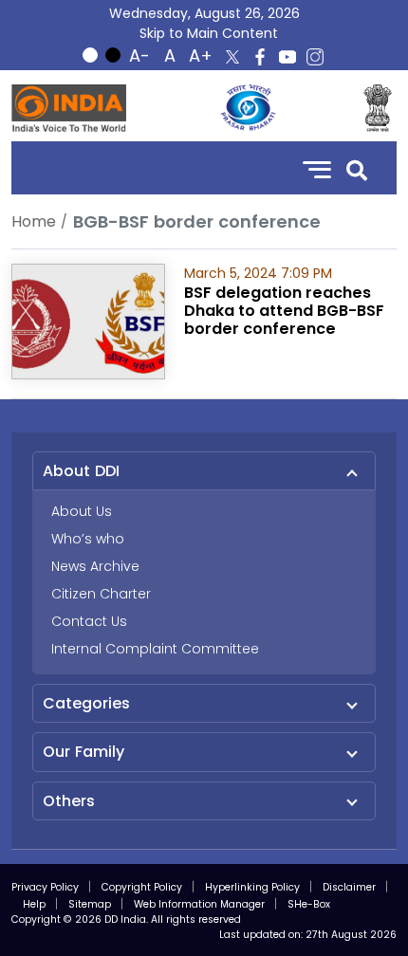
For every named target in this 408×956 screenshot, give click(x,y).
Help (34, 904)
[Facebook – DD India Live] (260, 57)
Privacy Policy (45, 887)
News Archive (95, 566)
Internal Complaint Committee (155, 648)
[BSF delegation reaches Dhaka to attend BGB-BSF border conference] (88, 320)
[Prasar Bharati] (247, 108)
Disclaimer (349, 887)
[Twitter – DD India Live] (232, 57)
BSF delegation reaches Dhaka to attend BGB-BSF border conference (284, 311)
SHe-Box (308, 904)
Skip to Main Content (208, 33)
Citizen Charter (101, 593)
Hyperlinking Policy (252, 887)
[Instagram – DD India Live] (315, 57)
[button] (356, 168)
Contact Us (89, 621)
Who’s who (87, 538)
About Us (81, 511)
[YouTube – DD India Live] (287, 57)
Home (33, 221)
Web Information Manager (199, 904)
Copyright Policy (142, 887)
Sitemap (89, 904)
